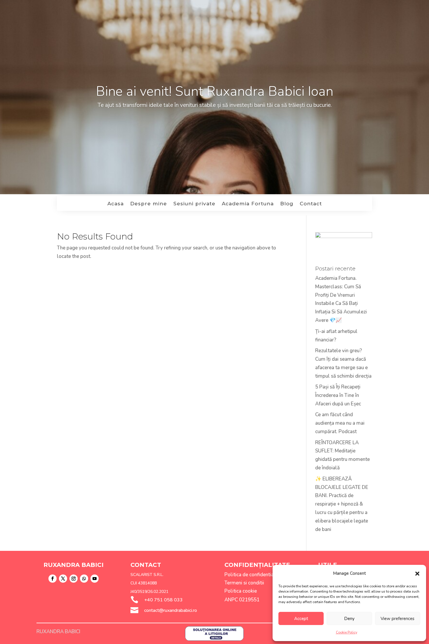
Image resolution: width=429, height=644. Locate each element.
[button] (417, 574)
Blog (286, 204)
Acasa (115, 204)
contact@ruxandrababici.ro (170, 610)
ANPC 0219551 (241, 599)
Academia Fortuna (248, 204)
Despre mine (148, 204)
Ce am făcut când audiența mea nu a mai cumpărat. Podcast (340, 423)
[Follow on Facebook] (52, 578)
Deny (349, 619)
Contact (311, 204)
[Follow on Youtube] (94, 578)
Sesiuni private (194, 204)
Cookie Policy (346, 632)
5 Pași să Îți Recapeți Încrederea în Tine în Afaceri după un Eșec (338, 395)
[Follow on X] (63, 578)
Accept (301, 619)
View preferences (397, 619)
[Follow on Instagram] (73, 578)
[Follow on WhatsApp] (84, 578)
